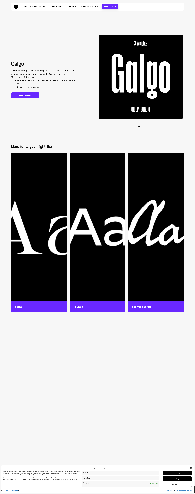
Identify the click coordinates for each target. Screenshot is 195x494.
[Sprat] (39, 227)
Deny (177, 479)
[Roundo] (97, 227)
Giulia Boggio (33, 87)
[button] (191, 468)
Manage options (177, 484)
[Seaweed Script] (156, 227)
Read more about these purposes (184, 490)
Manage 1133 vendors (170, 490)
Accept (177, 473)
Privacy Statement (14, 490)
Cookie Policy (6, 490)
